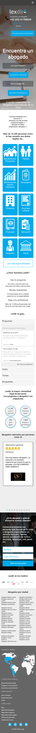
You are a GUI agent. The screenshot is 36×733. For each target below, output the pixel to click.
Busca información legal (8, 683)
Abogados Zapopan (7, 620)
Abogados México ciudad (8, 597)
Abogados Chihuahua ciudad (25, 605)
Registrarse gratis (6, 698)
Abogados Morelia (24, 623)
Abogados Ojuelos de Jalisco (25, 628)
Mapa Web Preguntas (8, 712)
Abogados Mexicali (6, 618)
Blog (2, 707)
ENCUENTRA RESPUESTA (18, 93)
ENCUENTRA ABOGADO (18, 75)
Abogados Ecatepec (25, 636)
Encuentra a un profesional (9, 688)
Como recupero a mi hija (10, 349)
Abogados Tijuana (24, 601)
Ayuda (3, 700)
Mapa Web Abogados (7, 710)
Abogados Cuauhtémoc (8, 604)
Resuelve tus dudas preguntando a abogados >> (18, 126)
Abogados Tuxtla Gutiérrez (6, 638)
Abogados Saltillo (24, 613)
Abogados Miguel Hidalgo (8, 625)
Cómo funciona (5, 695)
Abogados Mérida (24, 608)
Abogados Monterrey (25, 599)
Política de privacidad (8, 717)
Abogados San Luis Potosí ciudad (8, 610)
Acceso (18, 26)
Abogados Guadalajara (26, 597)
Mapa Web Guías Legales (9, 715)
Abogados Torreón (24, 622)
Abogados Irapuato (24, 630)
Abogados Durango (24, 618)
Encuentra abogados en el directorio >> (18, 118)
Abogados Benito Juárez (26, 602)
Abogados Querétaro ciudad (7, 600)
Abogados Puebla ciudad (8, 602)
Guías (5, 369)
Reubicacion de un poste (10, 332)
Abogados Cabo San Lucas (9, 641)
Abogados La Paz (24, 616)
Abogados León (5, 616)
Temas (5, 375)
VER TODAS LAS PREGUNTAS (25, 364)
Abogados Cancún (6, 608)
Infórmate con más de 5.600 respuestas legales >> (18, 122)
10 (29, 510)
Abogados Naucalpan (7, 627)
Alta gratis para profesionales (22, 33)
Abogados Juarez (24, 639)
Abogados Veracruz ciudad (25, 633)
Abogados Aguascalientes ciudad (26, 610)
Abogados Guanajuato (7, 636)
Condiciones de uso (7, 720)
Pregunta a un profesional (9, 685)
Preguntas (7, 321)
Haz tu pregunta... (18, 84)
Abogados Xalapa (6, 632)
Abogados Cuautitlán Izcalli (7, 622)
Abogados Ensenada (7, 615)
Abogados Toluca (24, 620)
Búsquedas (7, 382)
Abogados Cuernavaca (25, 615)
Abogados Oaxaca (6, 613)
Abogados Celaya (24, 638)
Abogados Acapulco (25, 625)
